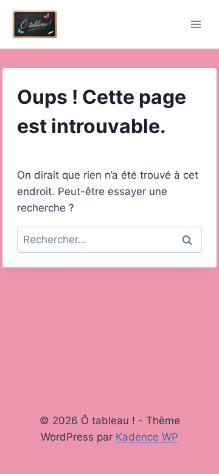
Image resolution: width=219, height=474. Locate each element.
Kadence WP (147, 437)
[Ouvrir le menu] (195, 24)
